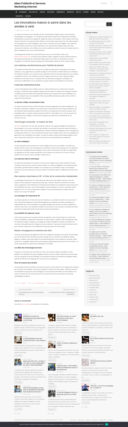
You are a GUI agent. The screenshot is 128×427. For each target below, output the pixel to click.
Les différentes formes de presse (99, 182)
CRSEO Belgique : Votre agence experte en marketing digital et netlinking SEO (67, 367)
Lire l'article (18, 333)
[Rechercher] (109, 24)
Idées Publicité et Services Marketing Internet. (29, 5)
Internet (86, 12)
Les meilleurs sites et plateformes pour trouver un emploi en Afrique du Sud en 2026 (100, 118)
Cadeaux (42, 12)
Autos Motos (33, 12)
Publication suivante (61, 292)
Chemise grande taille (104, 172)
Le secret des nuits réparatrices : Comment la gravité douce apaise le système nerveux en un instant (100, 79)
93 (19, 413)
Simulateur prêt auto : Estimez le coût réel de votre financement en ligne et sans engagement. (100, 47)
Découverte (51, 12)
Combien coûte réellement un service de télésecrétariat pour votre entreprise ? (100, 130)
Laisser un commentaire (54, 283)
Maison (93, 12)
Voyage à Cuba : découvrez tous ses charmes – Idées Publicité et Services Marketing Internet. (99, 256)
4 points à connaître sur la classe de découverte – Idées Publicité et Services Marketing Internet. (100, 187)
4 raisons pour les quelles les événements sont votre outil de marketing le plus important (99, 205)
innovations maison (39, 283)
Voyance (27, 16)
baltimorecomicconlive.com (22, 56)
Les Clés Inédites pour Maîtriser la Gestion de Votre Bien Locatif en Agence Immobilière (99, 86)
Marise (27, 30)
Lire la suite (86, 333)
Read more (52, 337)
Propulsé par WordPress (50, 420)
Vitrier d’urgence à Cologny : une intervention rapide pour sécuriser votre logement (99, 136)
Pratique (100, 12)
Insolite (78, 12)
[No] (126, 424)
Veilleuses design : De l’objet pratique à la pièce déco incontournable (66, 318)
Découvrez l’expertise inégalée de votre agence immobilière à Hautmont (99, 96)
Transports (19, 16)
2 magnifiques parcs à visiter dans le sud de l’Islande (100, 260)
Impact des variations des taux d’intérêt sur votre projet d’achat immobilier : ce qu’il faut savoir (99, 69)
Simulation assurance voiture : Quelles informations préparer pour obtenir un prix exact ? (100, 54)
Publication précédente (31, 292)
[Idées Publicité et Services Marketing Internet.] (16, 12)
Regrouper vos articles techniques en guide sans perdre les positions (34, 318)
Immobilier (70, 12)
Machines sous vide (96, 316)
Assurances (23, 12)
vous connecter (26, 304)
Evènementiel (61, 12)
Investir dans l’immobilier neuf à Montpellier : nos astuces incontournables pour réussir (98, 124)
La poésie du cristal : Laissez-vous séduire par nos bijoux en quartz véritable (99, 102)
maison (18, 126)
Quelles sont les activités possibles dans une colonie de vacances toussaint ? (99, 193)
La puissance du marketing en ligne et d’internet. (100, 227)
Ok (106, 424)
